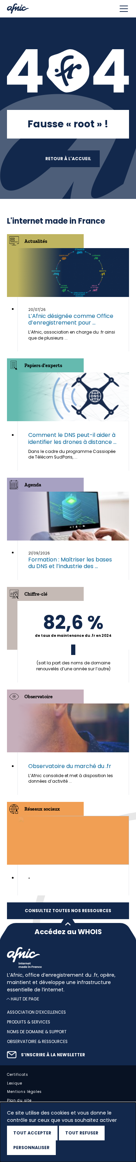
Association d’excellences (36, 1012)
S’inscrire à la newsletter (53, 1055)
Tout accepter (32, 1133)
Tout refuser (81, 1133)
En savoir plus (73, 641)
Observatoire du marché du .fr (69, 766)
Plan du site (19, 1100)
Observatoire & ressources (37, 1041)
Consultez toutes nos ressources (68, 911)
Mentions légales (24, 1092)
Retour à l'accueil (68, 159)
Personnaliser (31, 1147)
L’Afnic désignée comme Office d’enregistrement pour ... (70, 319)
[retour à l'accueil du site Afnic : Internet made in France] (68, 957)
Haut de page (25, 999)
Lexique (14, 1083)
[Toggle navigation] (124, 8)
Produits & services (28, 1022)
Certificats (17, 1074)
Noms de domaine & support (37, 1032)
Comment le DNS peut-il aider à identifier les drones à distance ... (72, 438)
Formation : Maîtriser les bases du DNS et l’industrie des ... (70, 563)
